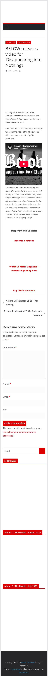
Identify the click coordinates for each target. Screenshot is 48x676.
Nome (7, 384)
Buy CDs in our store (24, 290)
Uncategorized (24, 42)
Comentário (10, 347)
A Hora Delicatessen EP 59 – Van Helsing (22, 302)
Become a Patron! (24, 240)
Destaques (11, 42)
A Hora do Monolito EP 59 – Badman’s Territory (23, 313)
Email (6, 396)
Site (5, 409)
